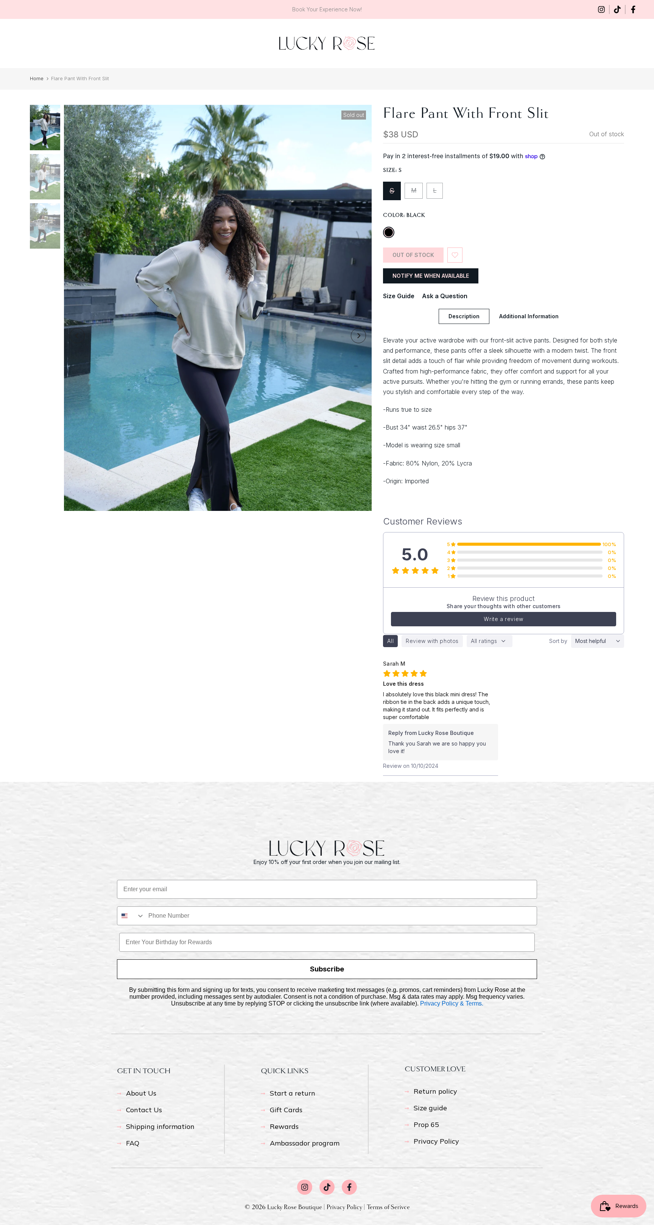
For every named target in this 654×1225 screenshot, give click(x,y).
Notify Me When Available (430, 275)
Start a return (292, 1093)
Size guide (430, 1108)
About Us (141, 1093)
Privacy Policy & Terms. (451, 1003)
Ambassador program (304, 1143)
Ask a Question (444, 296)
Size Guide (398, 296)
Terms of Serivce (388, 1207)
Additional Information (529, 316)
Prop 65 (426, 1124)
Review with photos (432, 641)
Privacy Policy (436, 1141)
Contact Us (144, 1109)
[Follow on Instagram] (601, 9)
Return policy (435, 1091)
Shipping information (160, 1126)
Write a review (503, 619)
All (390, 641)
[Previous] (77, 335)
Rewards (284, 1126)
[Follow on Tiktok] (617, 9)
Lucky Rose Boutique (295, 1207)
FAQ (132, 1143)
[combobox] (131, 916)
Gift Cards (286, 1109)
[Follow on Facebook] (633, 9)
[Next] (358, 335)
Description (464, 316)
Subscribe (327, 969)
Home (37, 78)
